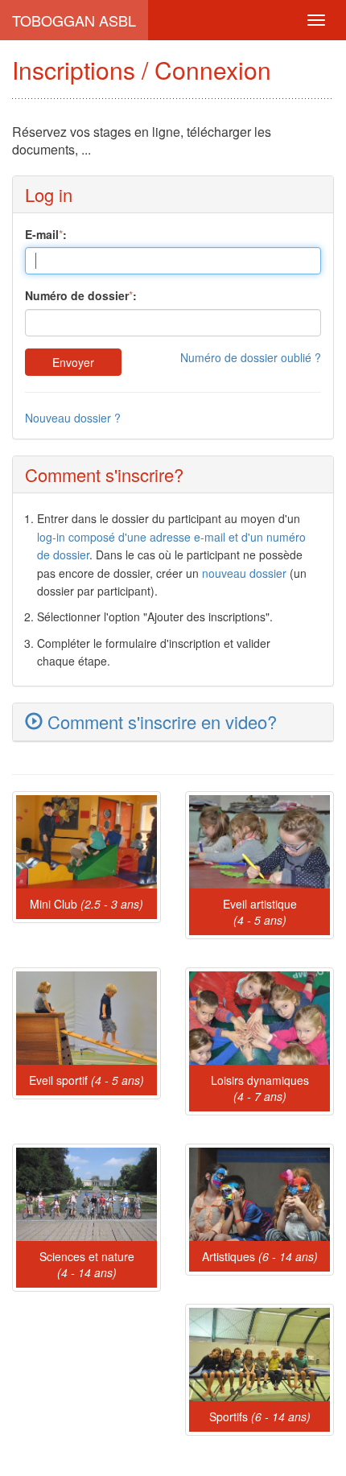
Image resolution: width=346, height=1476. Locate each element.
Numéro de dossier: (81, 295)
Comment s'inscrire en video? (160, 721)
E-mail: (46, 234)
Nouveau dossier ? (73, 418)
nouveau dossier (244, 573)
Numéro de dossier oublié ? (250, 357)
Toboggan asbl (74, 20)
